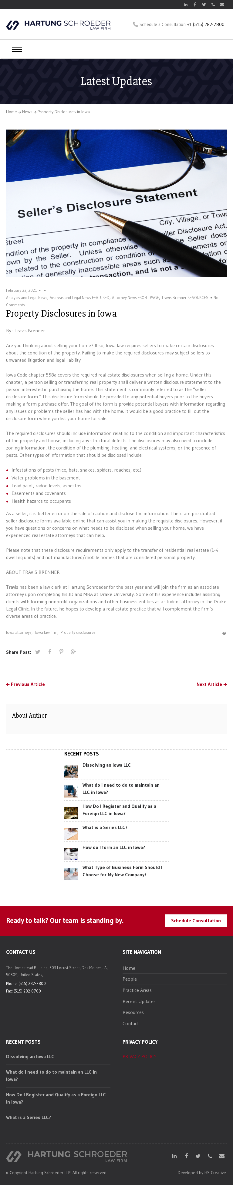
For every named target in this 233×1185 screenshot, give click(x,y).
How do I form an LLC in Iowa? (114, 847)
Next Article (209, 684)
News (27, 111)
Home (11, 111)
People (130, 979)
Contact (131, 1023)
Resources (133, 1012)
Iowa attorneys (19, 632)
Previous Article (28, 684)
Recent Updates (139, 1001)
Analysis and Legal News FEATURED (80, 297)
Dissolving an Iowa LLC (107, 765)
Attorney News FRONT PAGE (135, 297)
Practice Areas (137, 990)
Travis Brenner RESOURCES (184, 297)
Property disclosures (78, 632)
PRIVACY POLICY (140, 1056)
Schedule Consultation (196, 920)
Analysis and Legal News (26, 297)
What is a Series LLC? (105, 827)
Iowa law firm (46, 632)
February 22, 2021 (21, 290)
